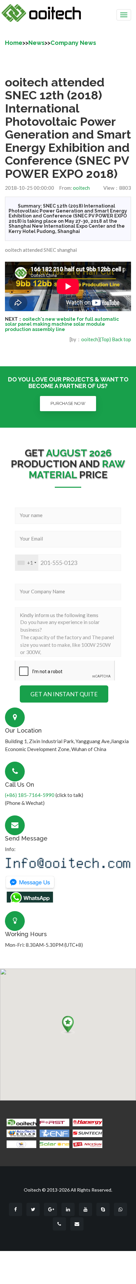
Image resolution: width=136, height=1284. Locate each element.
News (36, 42)
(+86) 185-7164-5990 (29, 795)
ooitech (81, 188)
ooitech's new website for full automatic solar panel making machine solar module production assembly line (62, 324)
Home (13, 42)
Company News (73, 42)
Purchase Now (68, 403)
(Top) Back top (115, 339)
